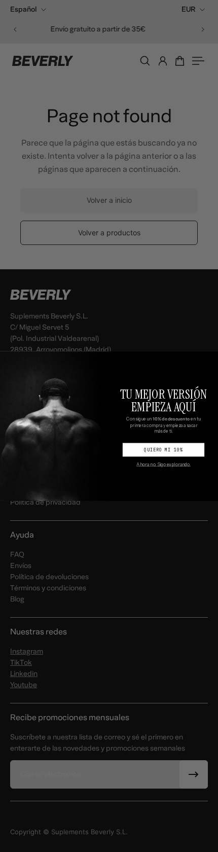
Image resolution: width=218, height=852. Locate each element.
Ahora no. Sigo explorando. (163, 464)
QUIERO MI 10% (163, 449)
